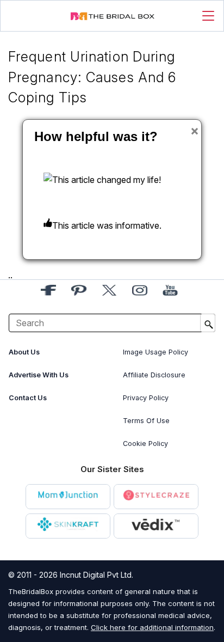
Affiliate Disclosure (154, 375)
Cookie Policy (145, 443)
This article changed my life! (106, 179)
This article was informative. (106, 225)
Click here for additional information (152, 627)
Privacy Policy (146, 398)
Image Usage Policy (155, 352)
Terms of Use (146, 421)
